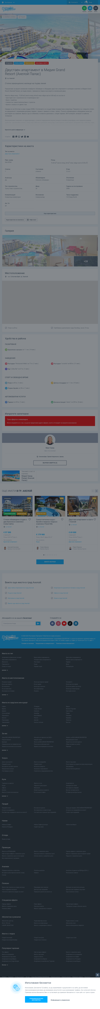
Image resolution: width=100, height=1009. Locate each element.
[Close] (98, 975)
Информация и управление (60, 1000)
